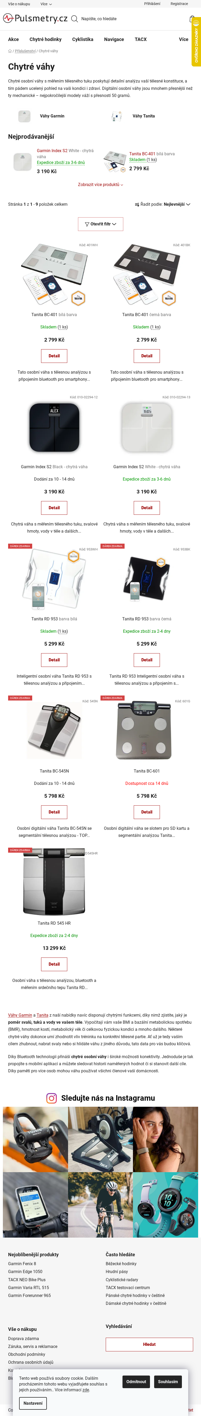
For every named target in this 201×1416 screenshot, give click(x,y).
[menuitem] (13, 39)
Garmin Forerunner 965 (29, 1295)
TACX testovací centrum (128, 1287)
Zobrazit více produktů (98, 184)
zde (85, 1389)
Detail (54, 355)
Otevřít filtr (101, 224)
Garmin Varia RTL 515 (28, 1287)
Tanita (42, 1015)
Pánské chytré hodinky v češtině (135, 1295)
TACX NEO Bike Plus (27, 1279)
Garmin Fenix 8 (22, 1263)
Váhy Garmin (20, 1015)
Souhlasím (168, 1381)
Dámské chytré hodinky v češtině (136, 1303)
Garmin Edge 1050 (25, 1271)
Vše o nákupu (19, 4)
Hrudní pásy (117, 1271)
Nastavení (33, 1403)
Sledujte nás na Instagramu (108, 1098)
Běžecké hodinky (121, 1263)
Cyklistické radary (122, 1279)
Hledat (149, 1344)
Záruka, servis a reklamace (32, 1346)
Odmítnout (136, 1381)
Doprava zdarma (23, 1338)
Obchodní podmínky (26, 1354)
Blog (12, 1378)
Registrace (179, 4)
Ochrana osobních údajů (30, 1362)
